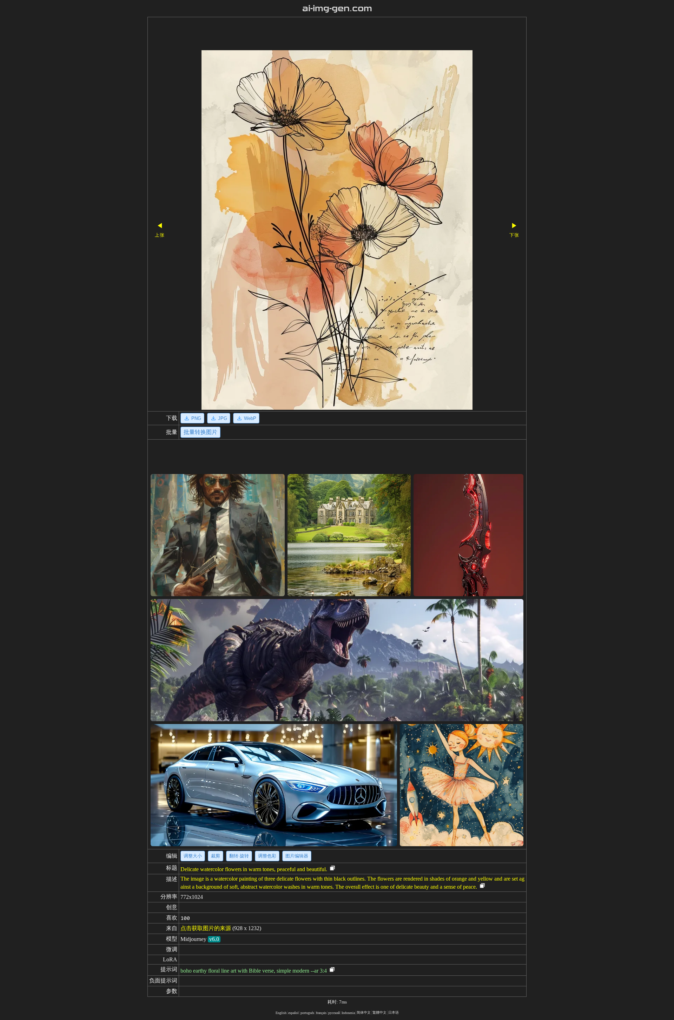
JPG (222, 418)
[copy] (332, 868)
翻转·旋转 (239, 855)
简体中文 (364, 1012)
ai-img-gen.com (337, 8)
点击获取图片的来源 (205, 928)
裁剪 (215, 855)
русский (334, 1013)
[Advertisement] (324, 34)
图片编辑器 (296, 855)
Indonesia (348, 1013)
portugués (307, 1013)
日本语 (393, 1012)
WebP (250, 418)
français (321, 1013)
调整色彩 (267, 855)
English (281, 1013)
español (293, 1013)
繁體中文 (379, 1012)
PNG (196, 418)
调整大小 (193, 855)
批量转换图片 (200, 432)
